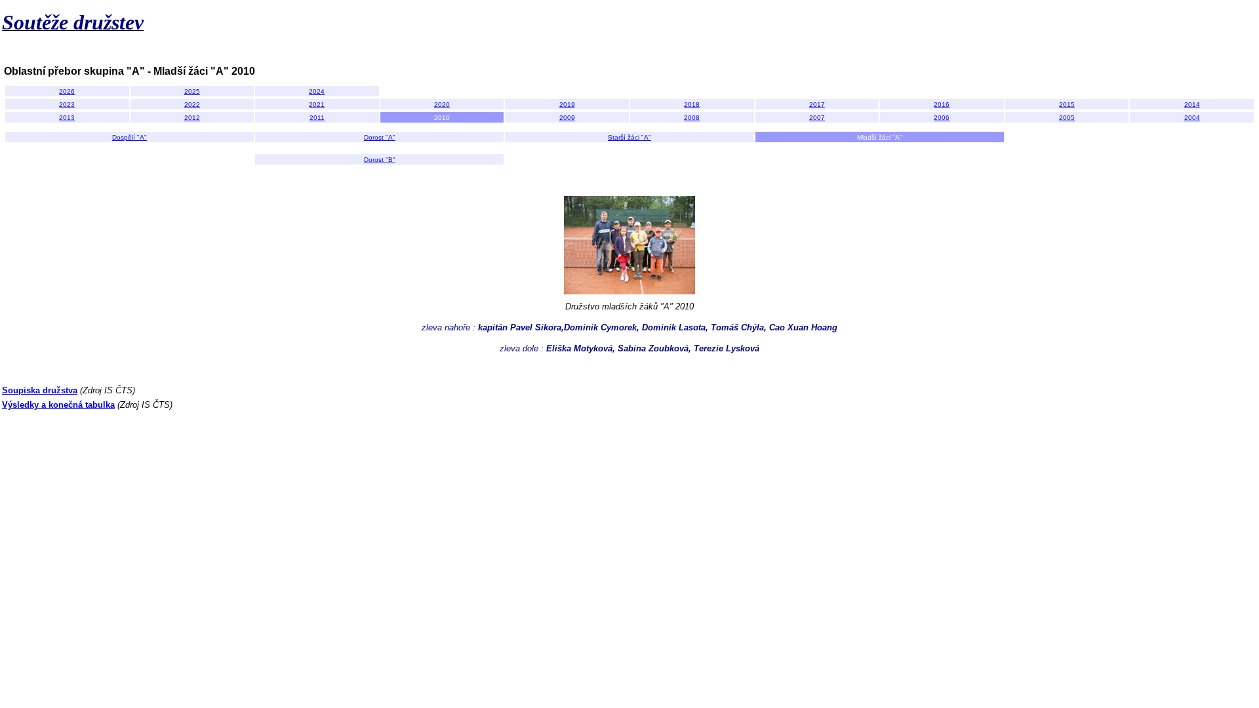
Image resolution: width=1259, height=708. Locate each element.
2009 (567, 117)
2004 (1192, 117)
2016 (941, 104)
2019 (567, 104)
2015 (1067, 104)
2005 (1067, 117)
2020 (442, 104)
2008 (692, 117)
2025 (192, 91)
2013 (67, 117)
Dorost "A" (379, 137)
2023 (67, 104)
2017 (817, 104)
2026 (67, 91)
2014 (1192, 104)
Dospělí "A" (129, 137)
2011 (317, 117)
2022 (192, 104)
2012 (192, 117)
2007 (817, 117)
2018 (692, 104)
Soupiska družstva (39, 390)
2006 (941, 117)
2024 (317, 91)
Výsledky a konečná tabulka (58, 405)
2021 (317, 104)
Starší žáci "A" (629, 137)
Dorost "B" (379, 159)
